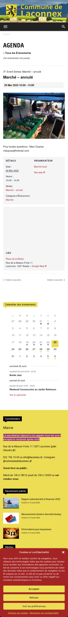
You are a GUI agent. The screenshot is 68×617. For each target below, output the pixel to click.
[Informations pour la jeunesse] (11, 533)
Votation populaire (13, 279)
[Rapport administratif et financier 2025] (11, 503)
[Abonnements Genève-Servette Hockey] (11, 518)
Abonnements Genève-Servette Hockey (41, 514)
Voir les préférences (34, 606)
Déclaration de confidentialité (44, 613)
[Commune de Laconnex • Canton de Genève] (34, 11)
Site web (38, 172)
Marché (9, 199)
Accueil (6, 34)
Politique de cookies (18, 613)
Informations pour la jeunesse (36, 529)
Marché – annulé (14, 190)
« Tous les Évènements (17, 53)
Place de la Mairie (15, 258)
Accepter (34, 588)
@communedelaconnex (16, 461)
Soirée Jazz (15, 375)
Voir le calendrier (17, 394)
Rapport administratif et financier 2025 (41, 499)
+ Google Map (37, 266)
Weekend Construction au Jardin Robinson (32, 389)
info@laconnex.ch (33, 457)
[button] (63, 552)
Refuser (34, 597)
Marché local (40, 166)
